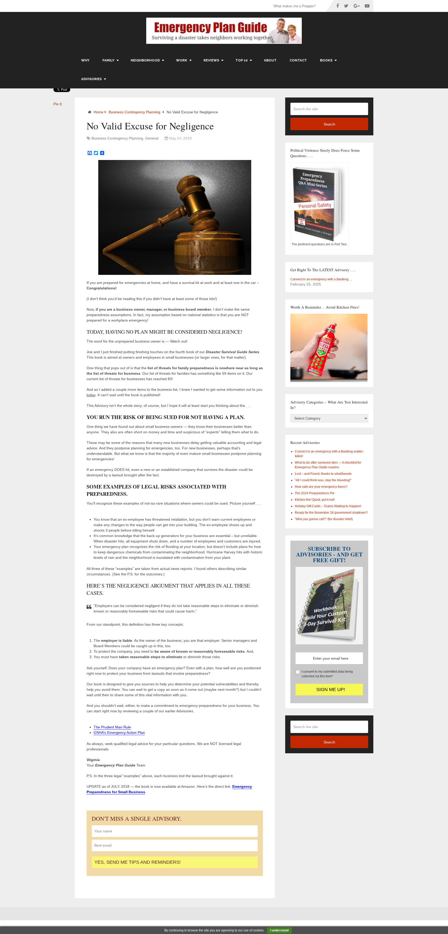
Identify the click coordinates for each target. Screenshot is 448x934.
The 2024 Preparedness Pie (314, 493)
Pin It (57, 104)
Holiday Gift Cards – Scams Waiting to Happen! (328, 506)
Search (329, 124)
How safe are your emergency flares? (321, 487)
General (151, 138)
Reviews (211, 60)
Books (326, 60)
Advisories (91, 79)
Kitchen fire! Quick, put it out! (314, 499)
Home (98, 112)
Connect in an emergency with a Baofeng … (321, 279)
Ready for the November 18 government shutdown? (331, 512)
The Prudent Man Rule (112, 727)
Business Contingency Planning (134, 112)
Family (108, 60)
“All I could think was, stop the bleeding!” (323, 480)
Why (85, 60)
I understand (279, 930)
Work (181, 60)
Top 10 (241, 60)
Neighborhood (145, 60)
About (270, 60)
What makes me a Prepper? (295, 6)
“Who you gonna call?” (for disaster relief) (324, 519)
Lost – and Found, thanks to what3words (323, 474)
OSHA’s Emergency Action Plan (119, 732)
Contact (298, 60)
